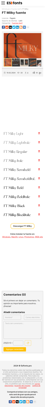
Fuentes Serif (17, 23)
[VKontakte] (24, 27)
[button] (39, 46)
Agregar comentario (15, 349)
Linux (21, 237)
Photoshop (29, 237)
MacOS (14, 237)
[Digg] (10, 27)
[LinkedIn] (17, 27)
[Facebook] (3, 27)
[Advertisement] (22, 102)
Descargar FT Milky (22, 226)
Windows (6, 237)
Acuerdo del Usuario (22, 386)
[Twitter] (13, 27)
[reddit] (6, 27)
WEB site (39, 237)
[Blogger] (20, 27)
